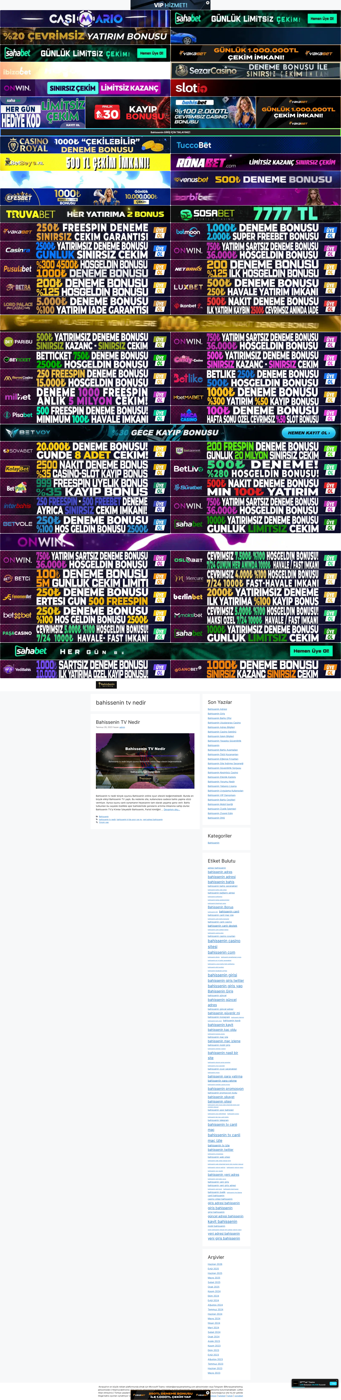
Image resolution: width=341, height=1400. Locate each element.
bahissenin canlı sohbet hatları (218, 930)
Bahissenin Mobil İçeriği (220, 804)
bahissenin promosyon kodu (222, 1092)
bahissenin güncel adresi (220, 1009)
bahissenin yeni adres (223, 1174)
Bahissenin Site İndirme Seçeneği (225, 763)
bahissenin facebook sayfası (217, 971)
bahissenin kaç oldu (222, 1030)
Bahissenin (104, 816)
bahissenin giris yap (225, 986)
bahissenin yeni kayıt (215, 1189)
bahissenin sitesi (220, 1101)
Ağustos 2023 (215, 1359)
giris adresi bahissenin (224, 1203)
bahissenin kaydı (231, 1020)
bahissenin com (221, 952)
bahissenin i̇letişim (237, 1017)
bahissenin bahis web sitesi (217, 890)
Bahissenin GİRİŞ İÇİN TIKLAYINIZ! (170, 132)
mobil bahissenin (216, 1226)
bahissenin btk (213, 912)
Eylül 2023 (213, 1354)
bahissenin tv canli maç (222, 1127)
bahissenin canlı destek (222, 925)
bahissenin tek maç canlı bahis (218, 1117)
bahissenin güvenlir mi (224, 1013)
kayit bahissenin (222, 1221)
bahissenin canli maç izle (221, 915)
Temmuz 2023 (215, 1364)
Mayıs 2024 (214, 1318)
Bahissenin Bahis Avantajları (223, 750)
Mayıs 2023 (214, 1373)
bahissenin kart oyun (215, 1021)
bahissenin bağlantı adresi (221, 892)
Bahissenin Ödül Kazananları (223, 754)
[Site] (85, 232)
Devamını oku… (172, 809)
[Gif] (170, 323)
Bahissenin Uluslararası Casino (224, 722)
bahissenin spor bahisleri (221, 1110)
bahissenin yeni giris (218, 1182)
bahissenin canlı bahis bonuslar (218, 919)
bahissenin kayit (220, 1025)
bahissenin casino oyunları (221, 936)
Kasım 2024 (214, 1291)
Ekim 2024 (213, 1296)
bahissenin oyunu (214, 1072)
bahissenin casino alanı (216, 933)
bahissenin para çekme (222, 1080)
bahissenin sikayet (221, 1097)
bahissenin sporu (233, 1114)
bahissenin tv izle (219, 1145)
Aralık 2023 (214, 1341)
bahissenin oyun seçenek (216, 1066)
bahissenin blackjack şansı (217, 903)
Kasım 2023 (214, 1345)
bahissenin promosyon (226, 1088)
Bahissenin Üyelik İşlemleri (222, 809)
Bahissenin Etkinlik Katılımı (222, 777)
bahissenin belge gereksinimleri (218, 900)
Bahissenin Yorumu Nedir (221, 781)
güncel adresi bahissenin (225, 1216)
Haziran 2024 (215, 1314)
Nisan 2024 (214, 1323)
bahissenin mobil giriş (219, 1045)
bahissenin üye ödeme (234, 1192)
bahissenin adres (220, 872)
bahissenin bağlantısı (215, 896)
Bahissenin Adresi (217, 709)
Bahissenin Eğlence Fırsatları (223, 759)
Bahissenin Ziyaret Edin (220, 813)
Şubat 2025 (214, 1282)
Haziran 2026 (215, 1264)
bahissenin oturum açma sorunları (219, 1062)
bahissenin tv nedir (107, 819)
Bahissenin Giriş (216, 713)
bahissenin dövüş (214, 957)
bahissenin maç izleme (224, 1041)
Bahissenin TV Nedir (118, 722)
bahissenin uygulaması (215, 1154)
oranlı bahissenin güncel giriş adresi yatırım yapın (224, 1230)
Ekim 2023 (213, 1350)
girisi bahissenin (216, 1212)
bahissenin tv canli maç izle (224, 1138)
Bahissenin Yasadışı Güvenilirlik (224, 741)
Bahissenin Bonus (220, 907)
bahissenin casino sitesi (224, 943)
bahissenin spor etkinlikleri (217, 1114)
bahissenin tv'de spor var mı (129, 819)
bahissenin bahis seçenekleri (223, 886)
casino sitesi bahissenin (220, 1199)
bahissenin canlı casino (220, 922)
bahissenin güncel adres (222, 1002)
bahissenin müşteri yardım (217, 1049)
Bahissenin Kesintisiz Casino (223, 772)
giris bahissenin (220, 1208)
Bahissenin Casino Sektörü (222, 731)
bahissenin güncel (217, 995)
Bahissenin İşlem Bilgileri (221, 736)
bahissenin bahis (221, 882)
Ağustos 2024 (215, 1305)
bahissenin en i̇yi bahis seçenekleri (219, 960)
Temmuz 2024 (215, 1309)
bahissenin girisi (222, 975)
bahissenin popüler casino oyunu (219, 1084)
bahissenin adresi (222, 877)
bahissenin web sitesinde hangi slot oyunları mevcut (225, 1164)
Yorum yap (104, 822)
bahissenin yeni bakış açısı (217, 1179)
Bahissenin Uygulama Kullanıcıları (225, 790)
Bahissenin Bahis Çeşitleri (221, 799)
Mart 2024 (213, 1327)
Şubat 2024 (214, 1332)
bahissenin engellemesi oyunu (231, 957)
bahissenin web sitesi (219, 1157)
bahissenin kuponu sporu (216, 1034)
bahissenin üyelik (217, 1192)
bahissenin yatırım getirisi (216, 1167)
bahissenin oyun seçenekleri (222, 1069)
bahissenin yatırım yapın (235, 1167)
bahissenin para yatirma (225, 1076)
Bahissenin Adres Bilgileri (221, 727)
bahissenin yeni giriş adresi (222, 1185)
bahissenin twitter (221, 1150)
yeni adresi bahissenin (153, 819)
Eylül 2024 (213, 1300)
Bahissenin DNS (216, 818)
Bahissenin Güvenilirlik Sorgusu (224, 768)
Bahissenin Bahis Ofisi (219, 718)
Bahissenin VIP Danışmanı (222, 795)
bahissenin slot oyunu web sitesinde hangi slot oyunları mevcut (223, 1106)
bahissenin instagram (219, 1017)
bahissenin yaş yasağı (215, 1171)
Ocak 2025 (213, 1286)
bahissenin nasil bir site (223, 1055)
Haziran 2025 (215, 1273)
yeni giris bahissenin (224, 1238)
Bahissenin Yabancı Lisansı (222, 786)
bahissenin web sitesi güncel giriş (219, 1161)
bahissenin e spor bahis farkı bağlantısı (221, 964)
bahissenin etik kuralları (216, 967)
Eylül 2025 (213, 1268)
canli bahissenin (216, 1195)
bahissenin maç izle (218, 1037)
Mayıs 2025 (214, 1277)
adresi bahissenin (217, 868)
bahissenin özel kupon (230, 1189)
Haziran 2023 (215, 1368)
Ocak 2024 (214, 1336)
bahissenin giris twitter (226, 980)
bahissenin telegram (218, 1120)
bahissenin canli (229, 911)
